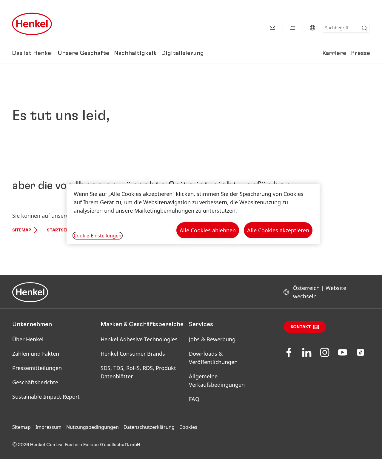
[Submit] (364, 28)
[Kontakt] (272, 28)
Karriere (334, 53)
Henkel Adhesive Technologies (139, 339)
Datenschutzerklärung (149, 427)
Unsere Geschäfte (83, 53)
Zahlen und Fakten (35, 353)
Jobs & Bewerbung (212, 339)
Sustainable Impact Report (46, 396)
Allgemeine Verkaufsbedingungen (217, 380)
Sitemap (21, 230)
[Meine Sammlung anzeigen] (292, 28)
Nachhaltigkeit (135, 53)
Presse (360, 53)
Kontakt (301, 327)
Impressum (48, 427)
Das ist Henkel (32, 53)
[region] (193, 214)
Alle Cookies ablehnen (208, 230)
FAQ (194, 399)
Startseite (60, 230)
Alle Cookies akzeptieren (278, 230)
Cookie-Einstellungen (97, 235)
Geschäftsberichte (35, 382)
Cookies (188, 427)
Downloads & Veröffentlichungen (213, 358)
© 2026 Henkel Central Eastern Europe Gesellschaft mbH (76, 444)
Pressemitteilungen (37, 368)
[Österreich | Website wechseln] (312, 28)
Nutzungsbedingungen (92, 427)
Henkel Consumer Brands (133, 353)
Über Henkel (28, 339)
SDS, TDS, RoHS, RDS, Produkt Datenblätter (138, 372)
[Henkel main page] (32, 24)
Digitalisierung (182, 53)
